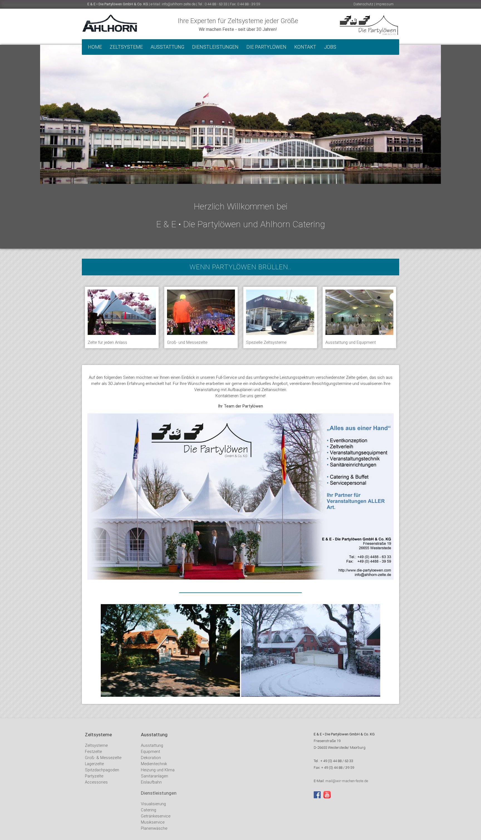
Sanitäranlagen (154, 776)
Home (95, 47)
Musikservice (153, 822)
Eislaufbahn (151, 782)
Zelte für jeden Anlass (107, 342)
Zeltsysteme (126, 47)
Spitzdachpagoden (102, 769)
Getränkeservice (155, 816)
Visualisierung (153, 803)
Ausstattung (167, 47)
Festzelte (93, 751)
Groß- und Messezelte (187, 342)
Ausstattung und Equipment (350, 342)
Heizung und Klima (158, 769)
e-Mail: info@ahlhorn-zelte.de (173, 4)
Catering (148, 809)
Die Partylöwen (266, 47)
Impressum (385, 4)
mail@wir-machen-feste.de (346, 781)
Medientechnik (154, 763)
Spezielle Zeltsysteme (266, 342)
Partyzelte (94, 776)
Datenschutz (363, 4)
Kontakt (305, 47)
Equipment (150, 751)
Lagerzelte (94, 763)
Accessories (96, 782)
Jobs (330, 47)
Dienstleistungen (215, 47)
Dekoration (151, 757)
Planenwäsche (154, 828)
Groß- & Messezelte (103, 757)
